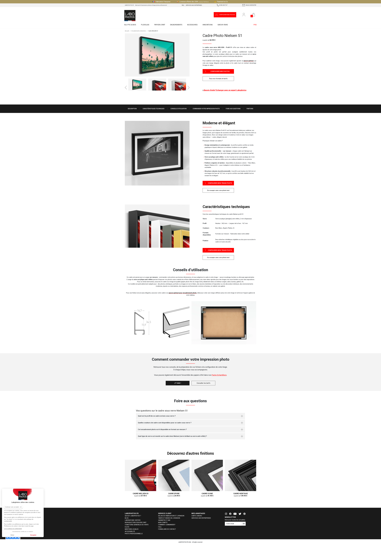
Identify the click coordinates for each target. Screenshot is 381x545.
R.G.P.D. (127, 527)
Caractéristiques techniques (153, 108)
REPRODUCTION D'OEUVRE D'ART (135, 522)
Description (132, 108)
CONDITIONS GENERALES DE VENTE (137, 525)
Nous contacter (250, 5)
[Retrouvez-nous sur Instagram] (226, 514)
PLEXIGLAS (145, 25)
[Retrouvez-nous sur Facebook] (230, 514)
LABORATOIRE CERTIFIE (132, 520)
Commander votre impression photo (206, 108)
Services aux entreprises (194, 5)
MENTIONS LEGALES (131, 529)
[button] (225, 14)
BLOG (126, 518)
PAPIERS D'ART (159, 25)
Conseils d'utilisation (178, 108)
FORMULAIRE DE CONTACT (167, 529)
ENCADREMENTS (176, 25)
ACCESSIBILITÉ (130, 531)
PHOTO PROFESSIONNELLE (134, 533)
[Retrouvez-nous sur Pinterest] (244, 514)
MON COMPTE (162, 522)
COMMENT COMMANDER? (166, 525)
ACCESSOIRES (192, 25)
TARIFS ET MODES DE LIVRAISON (169, 518)
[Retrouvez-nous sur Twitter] (240, 514)
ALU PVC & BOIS (130, 25)
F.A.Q (159, 527)
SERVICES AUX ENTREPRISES (201, 518)
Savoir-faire (223, 25)
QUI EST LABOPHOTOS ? (133, 516)
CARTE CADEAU (196, 516)
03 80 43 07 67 (223, 5)
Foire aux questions (233, 108)
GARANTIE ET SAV (164, 520)
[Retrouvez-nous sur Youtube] (235, 514)
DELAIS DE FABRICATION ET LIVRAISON (171, 516)
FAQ (183, 5)
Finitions (250, 108)
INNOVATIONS (208, 25)
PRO (255, 25)
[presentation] (126, 87)
